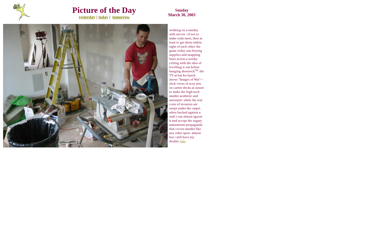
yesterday (87, 17)
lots (182, 141)
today (103, 17)
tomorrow (121, 17)
